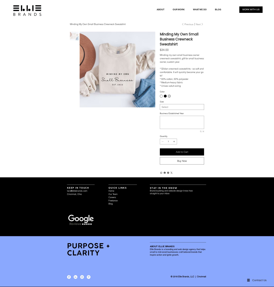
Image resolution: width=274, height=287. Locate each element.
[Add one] (174, 141)
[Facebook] (164, 172)
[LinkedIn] (75, 277)
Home (111, 190)
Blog (110, 203)
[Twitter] (171, 172)
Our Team (113, 194)
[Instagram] (82, 277)
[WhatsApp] (161, 172)
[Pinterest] (168, 172)
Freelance (113, 200)
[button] (200, 9)
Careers (112, 197)
